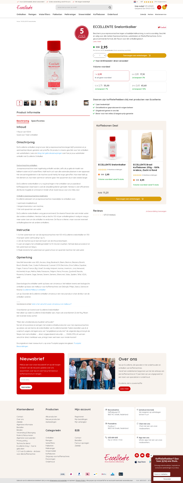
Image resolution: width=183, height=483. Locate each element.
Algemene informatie (25, 425)
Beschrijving (23, 120)
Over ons (20, 419)
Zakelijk (143, 14)
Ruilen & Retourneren (25, 435)
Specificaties (38, 120)
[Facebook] (137, 455)
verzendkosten (109, 50)
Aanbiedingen (51, 422)
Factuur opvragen (82, 443)
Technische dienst (23, 443)
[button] (130, 199)
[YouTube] (142, 455)
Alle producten (51, 417)
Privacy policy (22, 441)
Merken (150, 14)
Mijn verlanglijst (81, 422)
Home (18, 21)
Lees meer (97, 41)
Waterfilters (44, 14)
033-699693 (149, 6)
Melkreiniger (70, 14)
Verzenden (167, 479)
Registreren (79, 417)
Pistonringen (50, 459)
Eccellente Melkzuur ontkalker (34, 290)
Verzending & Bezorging (26, 433)
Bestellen (20, 427)
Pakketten (57, 14)
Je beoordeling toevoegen (156, 211)
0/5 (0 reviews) (110, 215)
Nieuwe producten (53, 419)
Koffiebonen (99, 14)
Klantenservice (160, 14)
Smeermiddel (85, 14)
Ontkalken (21, 14)
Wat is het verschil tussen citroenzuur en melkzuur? (51, 304)
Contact (20, 417)
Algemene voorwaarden (26, 438)
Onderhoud (112, 14)
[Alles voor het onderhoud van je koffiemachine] (118, 458)
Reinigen (32, 14)
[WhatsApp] (148, 455)
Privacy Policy (81, 480)
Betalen (20, 430)
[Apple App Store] (140, 462)
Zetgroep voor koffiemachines (57, 456)
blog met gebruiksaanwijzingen (50, 153)
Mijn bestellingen (81, 419)
